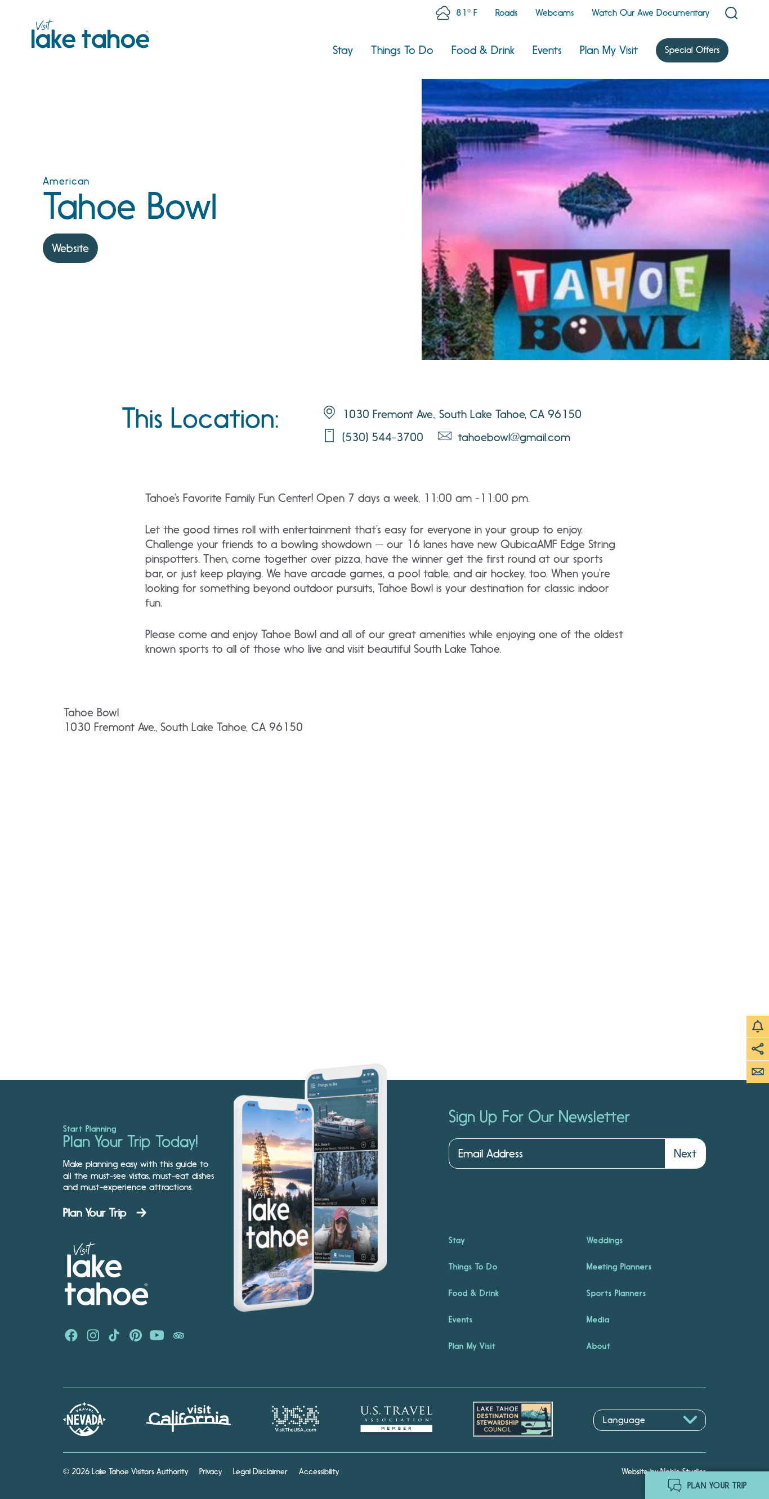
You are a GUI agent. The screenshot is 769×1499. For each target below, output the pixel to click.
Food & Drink (483, 50)
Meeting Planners (619, 1266)
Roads (506, 12)
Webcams (554, 12)
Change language (626, 1437)
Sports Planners (616, 1293)
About (599, 1345)
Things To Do (402, 50)
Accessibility (319, 1471)
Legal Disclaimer (260, 1471)
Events (547, 50)
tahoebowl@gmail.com (514, 437)
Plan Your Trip (95, 1212)
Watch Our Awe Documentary (650, 12)
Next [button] (685, 1153)
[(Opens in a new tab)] (71, 1336)
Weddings (605, 1240)
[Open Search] (731, 13)
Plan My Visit (609, 50)
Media (598, 1319)
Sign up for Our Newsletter (539, 1117)
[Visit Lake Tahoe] (90, 34)
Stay (343, 50)
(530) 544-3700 (382, 437)
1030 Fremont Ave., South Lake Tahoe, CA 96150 (462, 414)
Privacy (210, 1471)
